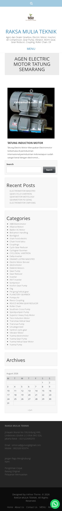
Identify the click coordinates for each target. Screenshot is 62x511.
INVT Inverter (16, 279)
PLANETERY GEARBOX (20, 294)
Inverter (13, 276)
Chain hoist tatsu (17, 241)
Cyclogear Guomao (18, 250)
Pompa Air (14, 297)
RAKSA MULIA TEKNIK (31, 31)
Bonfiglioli (14, 235)
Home (10, 507)
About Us (19, 507)
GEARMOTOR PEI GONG (21, 199)
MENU (43, 507)
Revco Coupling (17, 300)
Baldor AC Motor (17, 229)
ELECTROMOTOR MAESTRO (22, 190)
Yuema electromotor (19, 335)
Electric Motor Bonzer (20, 262)
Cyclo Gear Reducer (19, 247)
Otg (11, 288)
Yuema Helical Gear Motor (22, 341)
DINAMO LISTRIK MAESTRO (22, 259)
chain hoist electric (18, 238)
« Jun (30, 410)
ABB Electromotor (18, 223)
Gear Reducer (16, 273)
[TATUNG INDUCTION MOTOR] (31, 112)
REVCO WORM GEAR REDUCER (24, 303)
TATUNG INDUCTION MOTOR (25, 143)
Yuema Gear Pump (18, 338)
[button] (55, 504)
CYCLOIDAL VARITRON (20, 253)
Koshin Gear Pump (18, 285)
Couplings (14, 244)
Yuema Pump (16, 344)
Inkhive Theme (33, 494)
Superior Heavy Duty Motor (22, 315)
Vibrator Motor (17, 332)
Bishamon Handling (19, 232)
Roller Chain (15, 306)
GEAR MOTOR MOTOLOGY (22, 196)
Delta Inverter (16, 256)
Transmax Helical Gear (20, 321)
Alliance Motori (17, 226)
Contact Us (31, 507)
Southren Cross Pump (20, 309)
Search (10, 164)
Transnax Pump (17, 324)
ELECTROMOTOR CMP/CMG (22, 202)
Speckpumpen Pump (19, 312)
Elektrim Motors (17, 268)
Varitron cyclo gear (18, 329)
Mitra (50, 507)
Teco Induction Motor (20, 318)
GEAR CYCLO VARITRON (21, 193)
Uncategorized (16, 326)
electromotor (16, 265)
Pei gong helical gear (19, 291)
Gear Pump (15, 271)
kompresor (15, 282)
